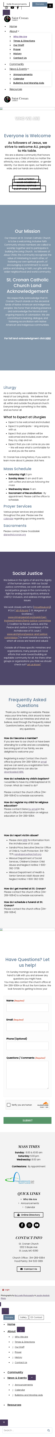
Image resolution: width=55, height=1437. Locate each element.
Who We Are (20, 36)
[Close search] (4, 1423)
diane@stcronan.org (15, 534)
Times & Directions (24, 40)
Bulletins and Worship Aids (28, 83)
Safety (23, 1317)
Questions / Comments (25, 1058)
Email (14, 1019)
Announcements (23, 74)
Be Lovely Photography (24, 1295)
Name (15, 1000)
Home (13, 26)
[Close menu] (0, 1304)
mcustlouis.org (42, 607)
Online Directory (30, 1215)
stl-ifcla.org (22, 610)
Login (7, 1289)
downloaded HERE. (14, 771)
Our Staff (18, 45)
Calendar (18, 78)
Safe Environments (17, 4)
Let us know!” (34, 664)
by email (33, 809)
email (44, 761)
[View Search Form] (6, 13)
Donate (40, 4)
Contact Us (20, 57)
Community (17, 64)
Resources (16, 89)
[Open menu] (50, 5)
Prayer (17, 49)
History (17, 53)
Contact (38, 1317)
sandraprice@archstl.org (27, 854)
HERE (48, 338)
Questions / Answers (28, 188)
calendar (8, 518)
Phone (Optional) (16, 1038)
